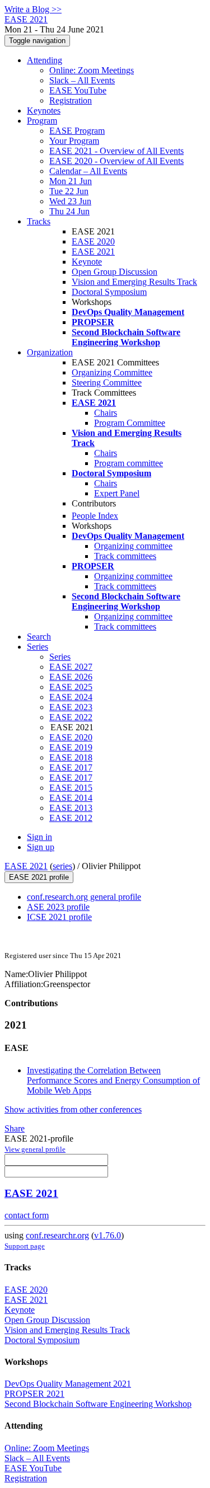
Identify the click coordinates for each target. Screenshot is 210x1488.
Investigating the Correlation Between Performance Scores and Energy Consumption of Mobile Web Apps (113, 1080)
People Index (95, 515)
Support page (24, 1246)
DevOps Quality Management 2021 (67, 1383)
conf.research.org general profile (84, 897)
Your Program (74, 140)
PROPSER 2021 (34, 1393)
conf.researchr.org (57, 1235)
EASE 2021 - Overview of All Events (116, 151)
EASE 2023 (70, 707)
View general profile (35, 1149)
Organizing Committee (112, 372)
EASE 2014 (70, 797)
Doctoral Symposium (109, 292)
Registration (70, 100)
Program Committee (129, 423)
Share (14, 1128)
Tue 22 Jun (68, 191)
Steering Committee (107, 382)
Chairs (105, 412)
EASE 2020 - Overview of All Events (116, 161)
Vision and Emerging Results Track (134, 282)
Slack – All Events (82, 80)
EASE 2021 (93, 251)
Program (42, 120)
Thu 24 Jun (69, 211)
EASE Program (77, 130)
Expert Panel (116, 493)
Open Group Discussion (114, 271)
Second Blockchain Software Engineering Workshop (98, 1404)
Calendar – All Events (88, 171)
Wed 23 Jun (70, 201)
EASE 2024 (70, 697)
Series (60, 656)
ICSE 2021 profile (59, 917)
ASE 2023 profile (58, 907)
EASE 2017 (70, 767)
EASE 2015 (70, 787)
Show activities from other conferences (73, 1109)
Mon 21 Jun (70, 181)
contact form (26, 1215)
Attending (44, 60)
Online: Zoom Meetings (91, 70)
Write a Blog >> (33, 9)
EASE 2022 (70, 717)
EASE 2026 (70, 677)
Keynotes (43, 110)
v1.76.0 (107, 1235)
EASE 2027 (70, 667)
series (62, 866)
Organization (50, 352)
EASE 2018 (70, 757)
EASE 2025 (70, 687)
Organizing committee (133, 546)
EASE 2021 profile (39, 877)
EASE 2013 (70, 808)
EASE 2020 (93, 241)
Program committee (128, 463)
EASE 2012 (70, 818)
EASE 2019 (70, 747)
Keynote (87, 261)
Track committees (125, 556)
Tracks (38, 221)
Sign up (40, 847)
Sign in (39, 837)
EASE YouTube (77, 90)
